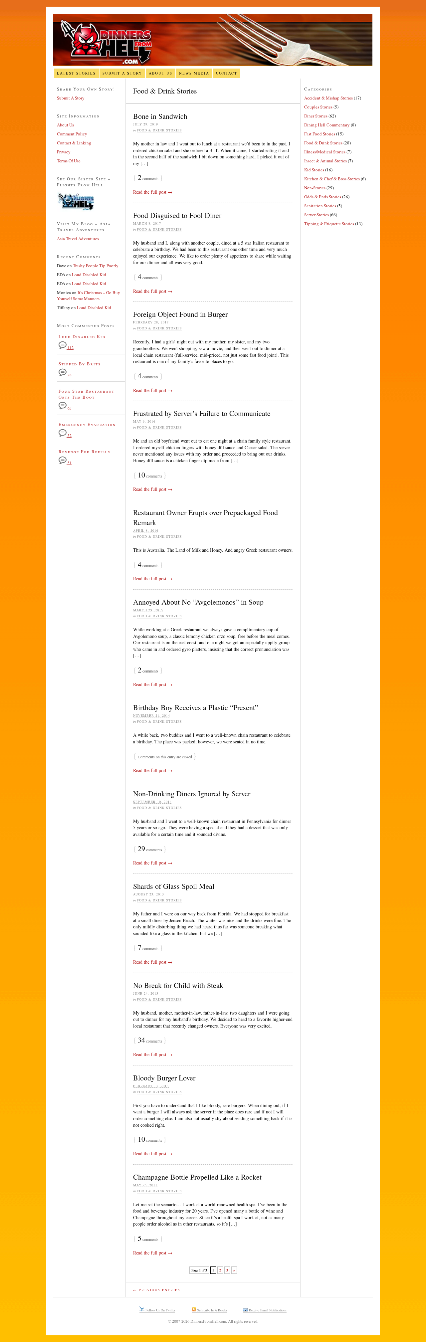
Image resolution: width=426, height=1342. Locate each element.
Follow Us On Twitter (159, 1310)
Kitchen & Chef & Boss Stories (332, 179)
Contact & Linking (74, 143)
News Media (194, 73)
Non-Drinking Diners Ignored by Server (191, 793)
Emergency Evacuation (87, 424)
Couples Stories (318, 107)
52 (69, 435)
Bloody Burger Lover (164, 1077)
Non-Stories (314, 188)
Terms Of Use (69, 161)
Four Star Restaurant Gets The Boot (86, 394)
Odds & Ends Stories (322, 197)
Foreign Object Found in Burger (180, 314)
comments (148, 178)
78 (69, 374)
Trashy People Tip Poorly (95, 266)
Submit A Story (122, 73)
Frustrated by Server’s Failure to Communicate (202, 413)
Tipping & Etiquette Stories (329, 224)
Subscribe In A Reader (211, 1310)
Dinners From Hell (212, 40)
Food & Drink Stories (159, 130)
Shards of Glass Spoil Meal (173, 886)
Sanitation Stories (320, 206)
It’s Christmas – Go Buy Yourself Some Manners (88, 295)
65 (69, 408)
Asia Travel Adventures (78, 239)
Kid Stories (314, 170)
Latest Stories (76, 73)
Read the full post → (152, 192)
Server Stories (316, 215)
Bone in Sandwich (160, 116)
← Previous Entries (156, 1289)
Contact (226, 73)
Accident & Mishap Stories (328, 98)
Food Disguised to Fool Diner (177, 215)
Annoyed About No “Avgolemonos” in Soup (198, 602)
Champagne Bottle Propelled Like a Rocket (197, 1177)
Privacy (64, 152)
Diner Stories (315, 116)
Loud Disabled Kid (89, 275)
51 (69, 462)
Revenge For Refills (84, 452)
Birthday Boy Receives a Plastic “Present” (195, 707)
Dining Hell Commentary (327, 125)
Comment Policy (72, 134)
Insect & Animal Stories (325, 161)
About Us (160, 73)
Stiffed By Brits (80, 364)
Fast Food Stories (319, 134)
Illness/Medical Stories (324, 152)
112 (70, 347)
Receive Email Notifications (267, 1310)
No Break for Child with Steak (178, 985)
